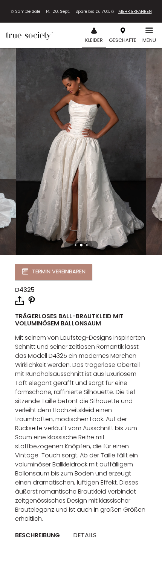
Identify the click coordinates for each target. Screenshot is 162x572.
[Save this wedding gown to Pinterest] (31, 300)
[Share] (19, 300)
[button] (81, 245)
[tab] (40, 535)
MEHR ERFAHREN (135, 11)
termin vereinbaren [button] (59, 271)
